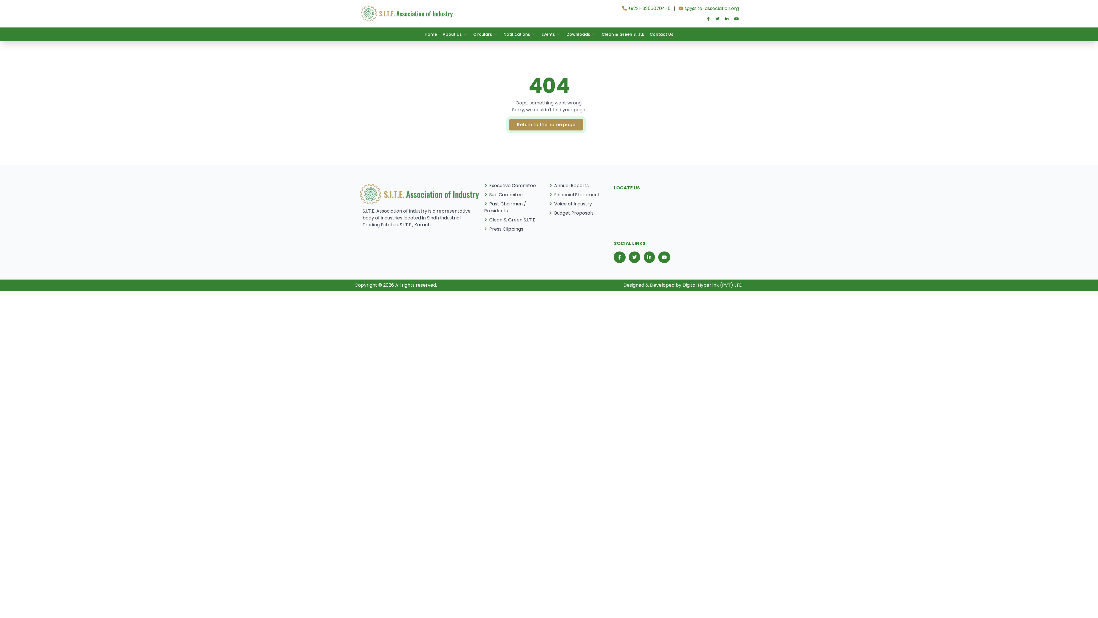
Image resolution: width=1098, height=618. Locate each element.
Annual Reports (571, 185)
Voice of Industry (573, 204)
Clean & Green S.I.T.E (623, 34)
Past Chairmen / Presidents (505, 207)
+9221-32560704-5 (649, 8)
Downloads (578, 34)
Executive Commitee (512, 185)
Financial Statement (577, 194)
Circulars (482, 34)
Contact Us (661, 34)
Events (548, 34)
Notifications (517, 34)
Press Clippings (506, 229)
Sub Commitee (506, 194)
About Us (452, 34)
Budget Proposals (574, 213)
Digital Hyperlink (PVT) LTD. (713, 285)
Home (431, 34)
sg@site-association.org (711, 8)
